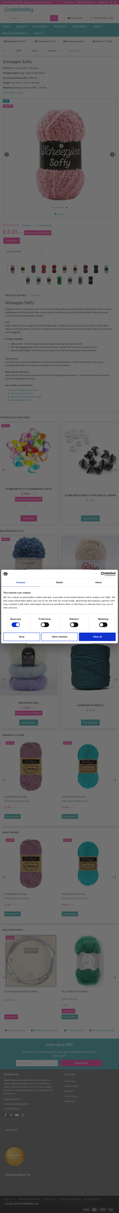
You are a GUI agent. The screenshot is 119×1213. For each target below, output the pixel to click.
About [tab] (98, 582)
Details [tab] (59, 582)
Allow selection (59, 636)
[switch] (45, 624)
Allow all (97, 636)
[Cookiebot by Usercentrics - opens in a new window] (103, 574)
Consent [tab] (20, 582)
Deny (21, 636)
